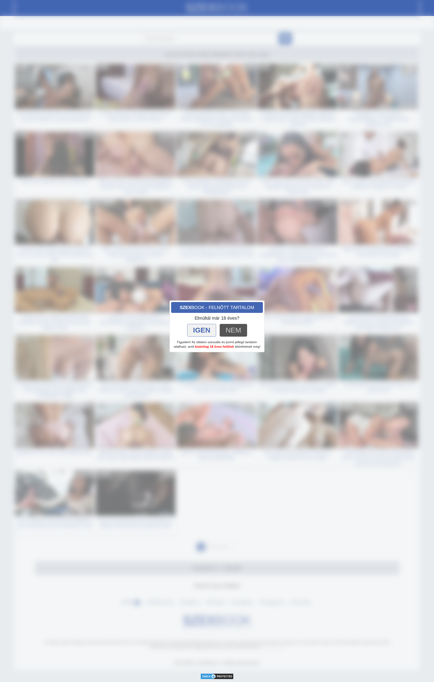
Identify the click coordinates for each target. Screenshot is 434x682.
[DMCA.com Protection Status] (217, 675)
